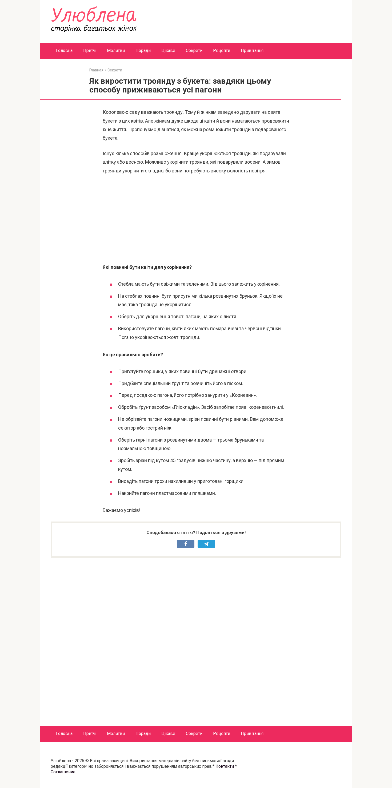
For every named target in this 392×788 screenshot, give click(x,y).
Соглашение (63, 771)
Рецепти (221, 50)
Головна (64, 50)
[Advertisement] (196, 219)
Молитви (116, 50)
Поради (143, 50)
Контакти (224, 766)
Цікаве (168, 50)
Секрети (194, 50)
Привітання (252, 50)
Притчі (89, 50)
